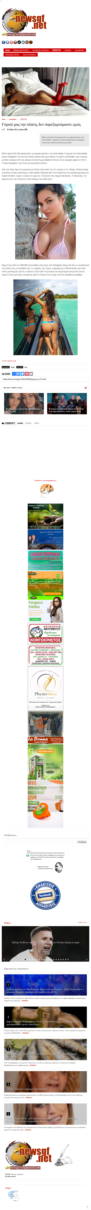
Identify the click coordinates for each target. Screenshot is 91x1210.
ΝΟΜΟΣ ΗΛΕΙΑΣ (41, 50)
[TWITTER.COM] (7, 43)
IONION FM (56, 50)
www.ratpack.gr (9, 361)
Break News (12, 119)
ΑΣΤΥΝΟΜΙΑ (29, 54)
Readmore (46, 952)
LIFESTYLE (23, 119)
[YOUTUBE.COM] (12, 43)
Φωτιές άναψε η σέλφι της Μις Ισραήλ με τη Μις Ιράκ (23, 410)
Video (7, 922)
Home (7, 50)
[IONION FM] (31, 43)
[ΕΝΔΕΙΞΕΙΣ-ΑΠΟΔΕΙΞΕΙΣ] (27, 43)
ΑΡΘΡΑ (67, 50)
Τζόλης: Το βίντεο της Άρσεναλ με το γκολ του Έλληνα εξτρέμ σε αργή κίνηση (45, 943)
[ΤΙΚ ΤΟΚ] (19, 43)
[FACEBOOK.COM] (3, 43)
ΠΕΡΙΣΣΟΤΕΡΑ (12, 54)
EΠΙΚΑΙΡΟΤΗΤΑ (21, 50)
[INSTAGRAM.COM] (15, 43)
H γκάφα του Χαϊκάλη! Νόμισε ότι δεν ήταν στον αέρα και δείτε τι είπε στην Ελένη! (66, 410)
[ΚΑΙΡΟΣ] (23, 43)
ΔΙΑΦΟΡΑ (79, 50)
